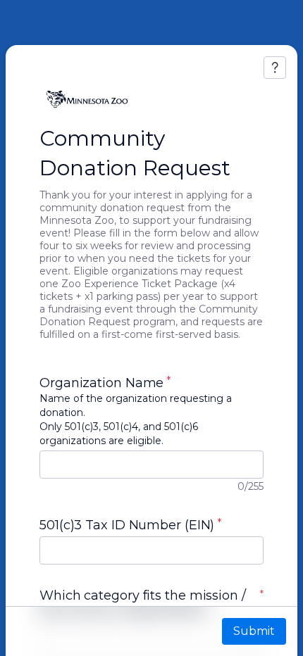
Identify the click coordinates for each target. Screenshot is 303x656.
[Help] (275, 67)
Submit (254, 631)
